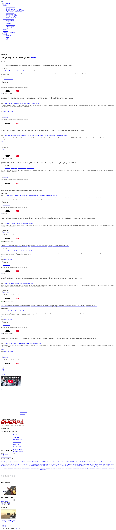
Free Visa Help (11, 464)
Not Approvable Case (110, 465)
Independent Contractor (82, 464)
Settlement (5, 468)
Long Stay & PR (30, 135)
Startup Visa (33, 468)
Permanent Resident (36, 466)
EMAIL (7, 37)
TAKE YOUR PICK (10, 26)
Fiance (2, 464)
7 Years (2, 461)
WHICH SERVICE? (10, 25)
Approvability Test (44, 461)
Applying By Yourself (36, 461)
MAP (7, 38)
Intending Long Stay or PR (6, 465)
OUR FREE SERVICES (11, 15)
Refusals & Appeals (16, 223)
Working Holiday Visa (35, 469)
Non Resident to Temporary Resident (100, 465)
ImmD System (67, 464)
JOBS (7, 39)
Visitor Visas (20, 70)
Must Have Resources (6, 457)
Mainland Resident (64, 465)
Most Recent (16, 434)
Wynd (47, 469)
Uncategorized (70, 468)
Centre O (111, 461)
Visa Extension (98, 468)
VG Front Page (92, 468)
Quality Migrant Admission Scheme (76, 466)
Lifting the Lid (43, 465)
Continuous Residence (64, 462)
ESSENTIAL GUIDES (11, 14)
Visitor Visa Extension (27, 469)
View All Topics (4, 454)
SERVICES (8, 19)
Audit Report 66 (51, 461)
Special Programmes (39, 135)
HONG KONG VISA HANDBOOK (14, 9)
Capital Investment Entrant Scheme (87, 461)
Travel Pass (65, 468)
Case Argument (102, 461)
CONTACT (8, 35)
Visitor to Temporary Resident (14, 469)
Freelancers (6, 464)
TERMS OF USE (7, 525)
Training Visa (60, 468)
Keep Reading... (6, 85)
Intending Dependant (102, 464)
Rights (17, 528)
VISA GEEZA (9, 32)
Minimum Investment (70, 465)
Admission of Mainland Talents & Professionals (22, 461)
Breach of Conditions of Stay (59, 461)
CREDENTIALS (9, 28)
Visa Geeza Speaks (104, 468)
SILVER (8, 21)
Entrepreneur (102, 463)
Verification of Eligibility (84, 468)
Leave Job (28, 465)
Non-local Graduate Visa (89, 465)
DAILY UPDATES (10, 13)
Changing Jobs (49, 462)
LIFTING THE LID (10, 16)
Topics (34, 58)
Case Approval (96, 461)
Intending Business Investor (92, 464)
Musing (12, 283)
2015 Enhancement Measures (8, 461)
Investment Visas (22, 135)
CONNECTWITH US (5, 34)
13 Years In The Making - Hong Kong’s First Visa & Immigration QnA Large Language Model (8, 521)
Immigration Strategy (74, 464)
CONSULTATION (10, 20)
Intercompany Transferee (22, 465)
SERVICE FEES (9, 27)
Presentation (50, 466)
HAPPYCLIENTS (5, 30)
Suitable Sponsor (42, 468)
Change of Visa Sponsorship (32, 462)
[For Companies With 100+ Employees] (12, 425)
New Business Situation (79, 465)
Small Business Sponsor (17, 468)
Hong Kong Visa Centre (44, 464)
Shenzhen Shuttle (10, 468)
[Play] (2, 76)
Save (18, 91)
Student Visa (37, 468)
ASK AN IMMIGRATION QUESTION (14, 11)
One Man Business (4, 466)
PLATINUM (8, 23)
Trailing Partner (54, 468)
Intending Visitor (14, 465)
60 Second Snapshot (9, 195)
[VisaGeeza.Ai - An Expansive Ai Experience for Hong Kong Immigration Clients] (58, 514)
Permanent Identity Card (27, 466)
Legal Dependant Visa (35, 465)
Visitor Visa (22, 469)
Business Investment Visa (71, 461)
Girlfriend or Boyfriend (35, 464)
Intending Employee (110, 464)
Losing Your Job (48, 465)
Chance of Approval (10, 463)
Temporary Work (49, 468)
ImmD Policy (60, 464)
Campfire (80, 461)
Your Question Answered (28, 70)
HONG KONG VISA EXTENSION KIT (15, 10)
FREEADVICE (5, 5)
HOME (7, 3)
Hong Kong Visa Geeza (52, 464)
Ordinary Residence (15, 466)
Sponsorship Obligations (26, 468)
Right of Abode (97, 466)
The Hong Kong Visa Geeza (11, 70)
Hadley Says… (8, 223)
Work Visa (43, 469)
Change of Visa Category (21, 462)
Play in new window (8, 79)
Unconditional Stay (76, 468)
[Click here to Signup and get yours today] (58, 490)
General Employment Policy (25, 464)
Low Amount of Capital (56, 465)
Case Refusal (107, 461)
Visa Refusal (7, 469)
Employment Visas (9, 135)
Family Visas (7, 103)
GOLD (7, 22)
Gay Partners (17, 464)
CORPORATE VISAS (11, 17)
